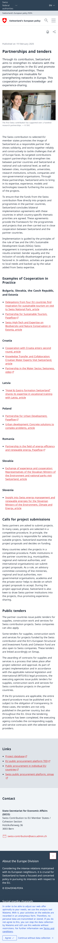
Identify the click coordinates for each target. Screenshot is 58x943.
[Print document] (47, 31)
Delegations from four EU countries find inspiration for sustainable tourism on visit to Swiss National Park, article (29, 305)
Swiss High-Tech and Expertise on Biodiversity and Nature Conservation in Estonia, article (28, 326)
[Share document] (54, 31)
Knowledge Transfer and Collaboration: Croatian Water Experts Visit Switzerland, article (28, 360)
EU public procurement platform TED (26, 761)
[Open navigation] (53, 20)
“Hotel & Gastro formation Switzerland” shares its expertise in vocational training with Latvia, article (28, 394)
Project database (15, 756)
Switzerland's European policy (24, 20)
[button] (53, 856)
